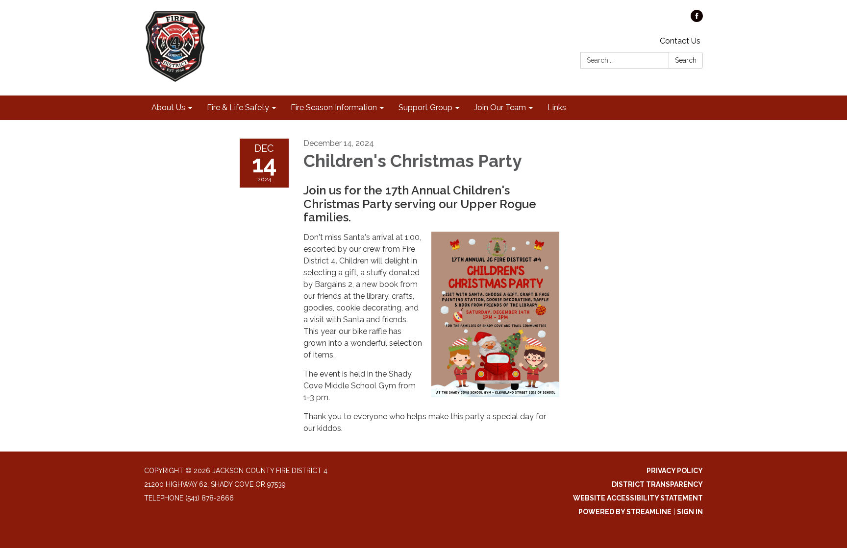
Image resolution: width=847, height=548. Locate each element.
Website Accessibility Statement (638, 498)
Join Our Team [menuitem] (500, 107)
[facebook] (697, 19)
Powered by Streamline (625, 512)
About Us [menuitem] (168, 107)
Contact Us (680, 41)
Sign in (690, 512)
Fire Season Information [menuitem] (334, 107)
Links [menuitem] (557, 107)
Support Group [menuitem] (425, 107)
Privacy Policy (675, 471)
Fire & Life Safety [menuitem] (238, 107)
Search (686, 60)
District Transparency (657, 484)
